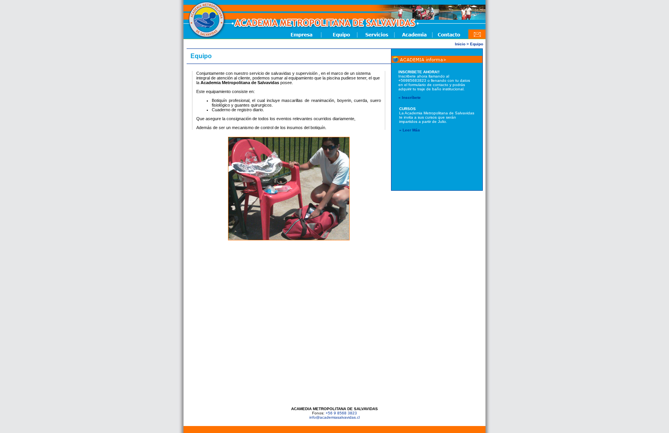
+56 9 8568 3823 (341, 413)
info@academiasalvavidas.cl (334, 417)
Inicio (460, 44)
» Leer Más (409, 130)
